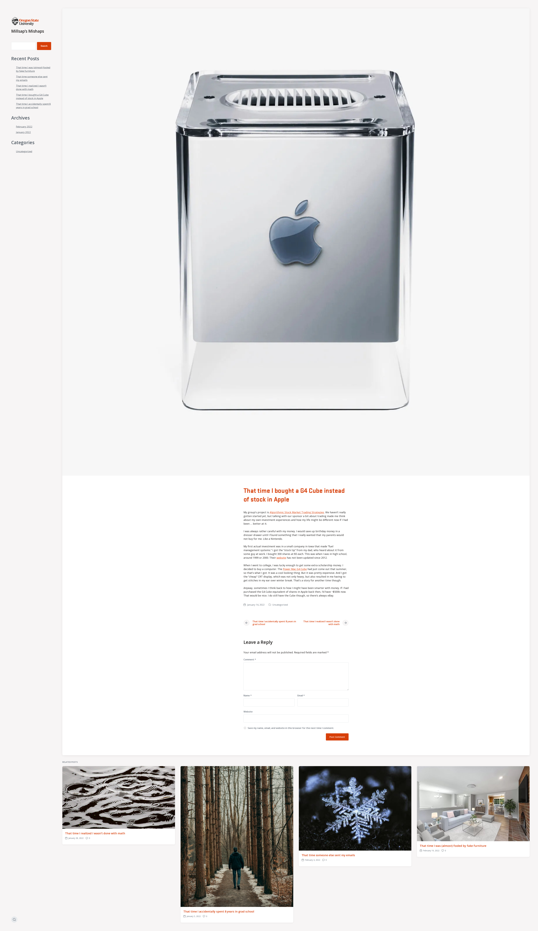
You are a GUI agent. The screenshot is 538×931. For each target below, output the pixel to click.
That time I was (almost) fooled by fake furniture (453, 846)
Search (44, 46)
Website (248, 711)
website (281, 557)
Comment (250, 659)
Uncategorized (24, 151)
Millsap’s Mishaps (27, 31)
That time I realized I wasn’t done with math (95, 833)
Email (301, 695)
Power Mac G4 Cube (295, 569)
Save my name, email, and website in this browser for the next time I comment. (291, 728)
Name (248, 695)
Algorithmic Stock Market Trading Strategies (297, 512)
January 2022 (23, 132)
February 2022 (24, 126)
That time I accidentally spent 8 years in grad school (218, 911)
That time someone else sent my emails (328, 855)
